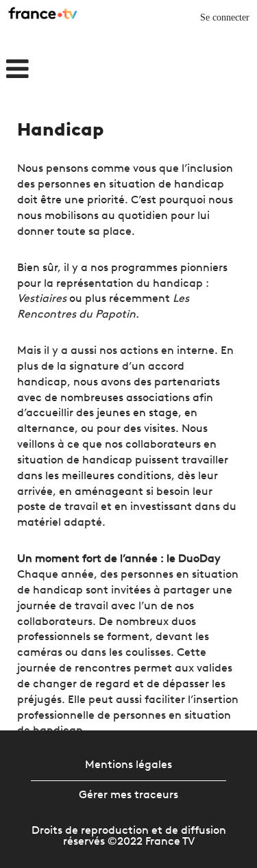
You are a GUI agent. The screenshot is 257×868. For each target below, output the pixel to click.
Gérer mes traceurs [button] (128, 795)
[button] (43, 70)
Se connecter (224, 17)
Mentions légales (128, 765)
